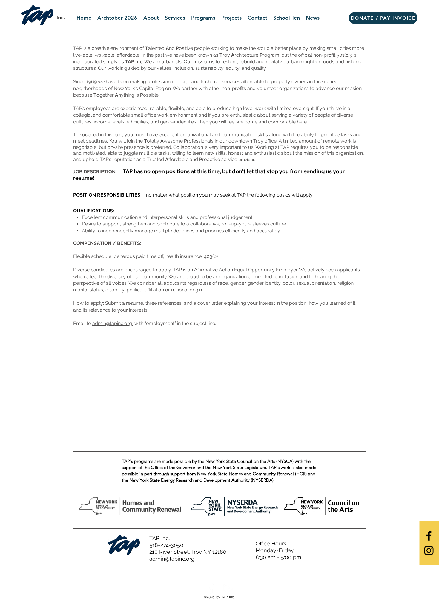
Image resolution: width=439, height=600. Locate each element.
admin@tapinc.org (112, 323)
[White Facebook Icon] (211, 588)
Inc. (60, 17)
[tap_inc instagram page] (227, 588)
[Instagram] (429, 550)
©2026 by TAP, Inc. (220, 597)
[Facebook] (429, 536)
